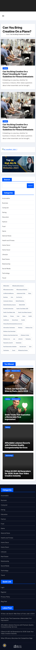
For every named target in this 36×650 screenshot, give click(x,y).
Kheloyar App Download (9, 331)
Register (3, 592)
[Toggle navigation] (3, 16)
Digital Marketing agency (9, 304)
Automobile (6, 198)
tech (30, 346)
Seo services (23, 346)
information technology (9, 327)
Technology (6, 273)
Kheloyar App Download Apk (10, 335)
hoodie (23, 320)
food (18, 316)
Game (4, 231)
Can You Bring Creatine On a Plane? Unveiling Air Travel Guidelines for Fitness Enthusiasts (18, 74)
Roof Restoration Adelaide (10, 346)
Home (7, 34)
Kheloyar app (29, 327)
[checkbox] (4, 645)
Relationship (6, 264)
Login (2, 587)
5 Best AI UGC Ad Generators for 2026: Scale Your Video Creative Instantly (18, 473)
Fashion (4, 222)
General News (6, 236)
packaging (28, 339)
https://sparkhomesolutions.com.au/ (12, 323)
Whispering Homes (23, 350)
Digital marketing (20, 301)
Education (5, 217)
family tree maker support (25, 312)
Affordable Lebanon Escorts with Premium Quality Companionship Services (17, 445)
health (30, 316)
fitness (12, 316)
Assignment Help (21, 293)
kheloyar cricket (25, 335)
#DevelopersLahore (8, 289)
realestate (18, 342)
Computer (5, 208)
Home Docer (6, 250)
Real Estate (6, 259)
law (14, 339)
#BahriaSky (6, 285)
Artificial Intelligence (8, 293)
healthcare (6, 320)
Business (5, 203)
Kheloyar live (6, 339)
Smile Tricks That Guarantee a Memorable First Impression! (17, 417)
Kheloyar (20, 327)
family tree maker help (9, 312)
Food (4, 226)
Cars (12, 297)
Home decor (15, 320)
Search (7, 180)
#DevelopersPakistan (21, 289)
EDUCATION (22, 304)
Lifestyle (5, 254)
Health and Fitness (8, 240)
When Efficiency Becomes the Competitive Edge (17, 638)
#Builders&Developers (18, 285)
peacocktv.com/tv (8, 342)
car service (19, 297)
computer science (8, 301)
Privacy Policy (5, 597)
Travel (5, 68)
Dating (4, 212)
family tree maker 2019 (22, 308)
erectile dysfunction (8, 308)
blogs (29, 293)
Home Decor (6, 245)
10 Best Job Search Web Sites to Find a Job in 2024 (16, 390)
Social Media (6, 268)
